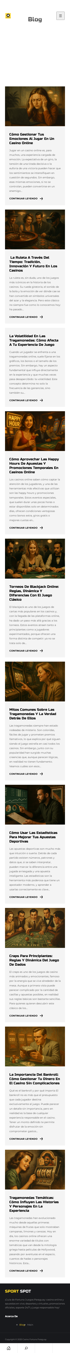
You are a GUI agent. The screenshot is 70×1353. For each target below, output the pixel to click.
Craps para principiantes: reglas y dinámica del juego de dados (34, 960)
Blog (22, 1324)
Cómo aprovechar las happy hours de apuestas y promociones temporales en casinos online (34, 465)
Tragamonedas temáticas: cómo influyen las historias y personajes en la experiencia (34, 1204)
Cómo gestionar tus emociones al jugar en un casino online (31, 138)
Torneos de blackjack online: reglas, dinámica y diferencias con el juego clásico (34, 593)
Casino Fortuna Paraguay (34, 1339)
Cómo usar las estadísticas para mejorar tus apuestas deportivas (33, 837)
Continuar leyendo (23, 198)
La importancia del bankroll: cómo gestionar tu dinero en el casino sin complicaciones (34, 1078)
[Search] (26, 1348)
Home (8, 1348)
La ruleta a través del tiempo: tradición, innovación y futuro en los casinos (33, 263)
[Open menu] (60, 16)
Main (30, 1324)
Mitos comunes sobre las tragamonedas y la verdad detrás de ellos (32, 714)
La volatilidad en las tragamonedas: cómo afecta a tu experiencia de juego (33, 340)
